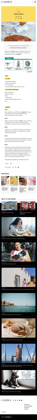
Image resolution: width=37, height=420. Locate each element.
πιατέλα (21, 155)
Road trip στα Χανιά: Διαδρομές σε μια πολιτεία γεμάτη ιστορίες (11, 314)
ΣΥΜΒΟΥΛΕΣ (3, 186)
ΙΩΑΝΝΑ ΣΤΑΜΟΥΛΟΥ (18, 16)
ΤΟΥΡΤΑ (11, 163)
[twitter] (21, 18)
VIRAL (29, 186)
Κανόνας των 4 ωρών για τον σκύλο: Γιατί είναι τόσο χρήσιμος (11, 391)
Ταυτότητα (26, 409)
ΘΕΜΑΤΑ (12, 186)
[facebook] (15, 18)
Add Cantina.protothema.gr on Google (18, 47)
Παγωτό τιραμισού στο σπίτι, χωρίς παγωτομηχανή (5, 188)
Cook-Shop (19, 54)
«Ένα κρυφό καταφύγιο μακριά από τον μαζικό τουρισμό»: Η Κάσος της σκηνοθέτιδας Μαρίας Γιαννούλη (18, 289)
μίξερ (21, 120)
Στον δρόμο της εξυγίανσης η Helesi (8, 212)
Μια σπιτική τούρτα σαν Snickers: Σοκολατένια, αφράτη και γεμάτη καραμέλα (23, 189)
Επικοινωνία (26, 407)
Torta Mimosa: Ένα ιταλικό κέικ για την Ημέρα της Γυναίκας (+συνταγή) (14, 189)
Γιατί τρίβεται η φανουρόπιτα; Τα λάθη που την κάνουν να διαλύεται (12, 339)
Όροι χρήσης (26, 404)
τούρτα (12, 51)
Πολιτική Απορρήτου (28, 406)
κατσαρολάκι (23, 112)
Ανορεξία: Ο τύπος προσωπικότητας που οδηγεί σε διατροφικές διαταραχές (13, 238)
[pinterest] (18, 18)
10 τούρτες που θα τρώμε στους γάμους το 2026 (31, 188)
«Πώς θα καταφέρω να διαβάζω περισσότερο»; (9, 263)
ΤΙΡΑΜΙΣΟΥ (6, 163)
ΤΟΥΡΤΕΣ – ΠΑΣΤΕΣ (18, 9)
